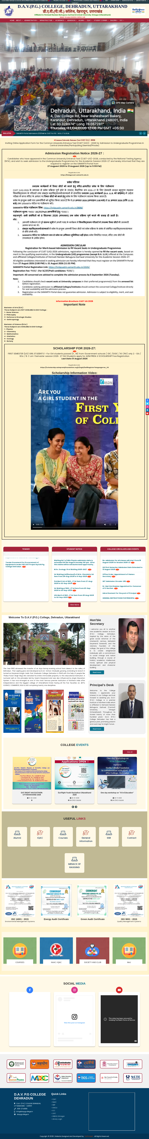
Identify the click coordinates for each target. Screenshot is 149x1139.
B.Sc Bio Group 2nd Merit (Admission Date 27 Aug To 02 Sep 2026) (73, 597)
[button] (45, 128)
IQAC (89, 20)
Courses (19, 962)
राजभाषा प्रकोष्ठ (115, 0)
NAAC (54, 1102)
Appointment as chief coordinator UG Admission (119, 588)
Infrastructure (46, 20)
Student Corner (100, 20)
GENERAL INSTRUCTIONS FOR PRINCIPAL (119, 578)
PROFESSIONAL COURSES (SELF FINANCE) (86, 1)
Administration (30, 20)
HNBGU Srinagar (58, 1116)
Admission (71, 20)
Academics (59, 20)
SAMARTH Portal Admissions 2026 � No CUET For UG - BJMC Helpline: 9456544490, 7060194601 (53, 133)
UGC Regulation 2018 (111, 582)
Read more (97, 672)
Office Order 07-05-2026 (113, 594)
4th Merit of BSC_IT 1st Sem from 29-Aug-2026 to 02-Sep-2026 (74, 576)
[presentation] (140, 133)
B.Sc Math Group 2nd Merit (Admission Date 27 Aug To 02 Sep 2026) (74, 590)
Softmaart (89, 1136)
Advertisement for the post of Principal (120, 573)
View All (129, 752)
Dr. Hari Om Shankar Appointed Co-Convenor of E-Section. (122, 567)
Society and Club (92, 962)
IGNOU (54, 1108)
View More (74, 604)
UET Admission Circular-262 (114, 561)
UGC (54, 1113)
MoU (129, 962)
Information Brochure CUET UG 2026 (74, 301)
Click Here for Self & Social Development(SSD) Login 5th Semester (25, 1)
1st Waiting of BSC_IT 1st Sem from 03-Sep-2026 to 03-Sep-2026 (72, 569)
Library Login (57, 1119)
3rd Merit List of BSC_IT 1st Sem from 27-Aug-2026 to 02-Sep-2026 (73, 562)
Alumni (81, 20)
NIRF (106, 0)
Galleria (113, 20)
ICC (121, 20)
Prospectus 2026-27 (60, 1)
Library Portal (141, 0)
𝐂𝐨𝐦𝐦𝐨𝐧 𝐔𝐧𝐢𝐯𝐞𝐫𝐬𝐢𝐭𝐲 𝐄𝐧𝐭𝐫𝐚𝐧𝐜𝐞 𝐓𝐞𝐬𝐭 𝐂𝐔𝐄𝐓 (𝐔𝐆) (75, 140)
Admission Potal (127, 0)
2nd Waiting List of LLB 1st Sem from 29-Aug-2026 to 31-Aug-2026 (73, 583)
